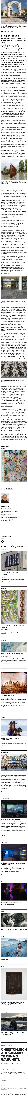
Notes (3, 717)
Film (2, 911)
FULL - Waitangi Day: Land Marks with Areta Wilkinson (12, 1033)
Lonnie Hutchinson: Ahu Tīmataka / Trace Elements (13, 626)
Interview (4, 842)
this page (15, 1094)
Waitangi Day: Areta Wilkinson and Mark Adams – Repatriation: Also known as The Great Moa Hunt (13, 1003)
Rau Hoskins (5, 506)
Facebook (2, 541)
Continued (3, 710)
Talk (2, 882)
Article (3, 670)
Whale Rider (4, 959)
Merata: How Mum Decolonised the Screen (14, 929)
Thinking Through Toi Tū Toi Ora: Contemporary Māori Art (11, 903)
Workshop (4, 1012)
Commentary (5, 752)
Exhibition (4, 550)
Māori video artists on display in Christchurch (10, 739)
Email (2, 1076)
